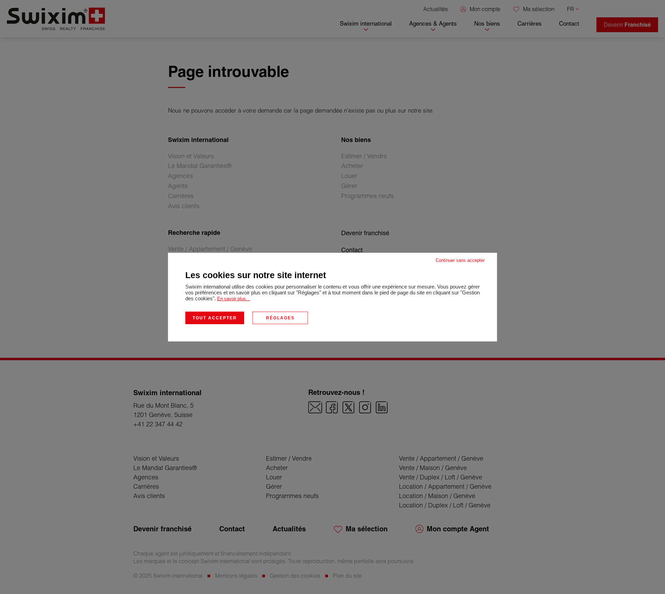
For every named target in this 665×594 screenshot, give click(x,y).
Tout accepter (215, 317)
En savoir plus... (233, 298)
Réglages (280, 317)
